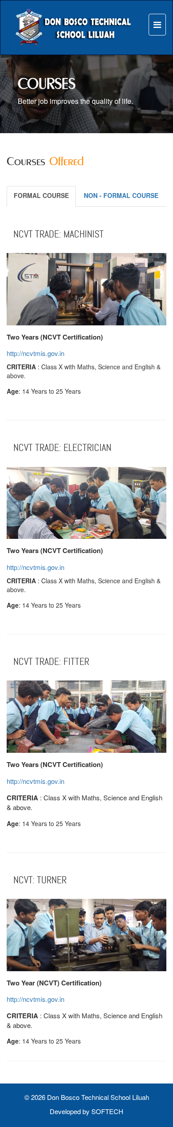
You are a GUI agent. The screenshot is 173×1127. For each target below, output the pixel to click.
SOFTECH (107, 1111)
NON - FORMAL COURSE (121, 195)
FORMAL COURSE (41, 195)
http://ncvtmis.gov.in (35, 353)
